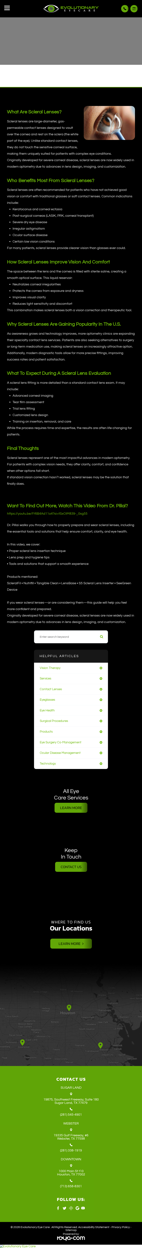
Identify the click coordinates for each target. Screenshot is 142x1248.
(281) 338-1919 (71, 1150)
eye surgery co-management (60, 742)
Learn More (71, 808)
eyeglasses (47, 699)
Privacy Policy (120, 1227)
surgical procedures (54, 720)
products (46, 731)
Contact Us (71, 867)
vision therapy (50, 668)
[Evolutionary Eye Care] (71, 1246)
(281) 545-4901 (71, 1114)
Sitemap (71, 1230)
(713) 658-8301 (71, 1186)
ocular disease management (60, 752)
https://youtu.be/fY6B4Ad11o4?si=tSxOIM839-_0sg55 (47, 513)
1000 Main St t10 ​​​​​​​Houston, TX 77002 (71, 1173)
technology (48, 763)
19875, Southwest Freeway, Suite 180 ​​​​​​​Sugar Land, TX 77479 (71, 1101)
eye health (47, 710)
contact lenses (51, 689)
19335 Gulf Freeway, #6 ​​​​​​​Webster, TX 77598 (71, 1137)
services (45, 678)
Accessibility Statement (93, 1227)
